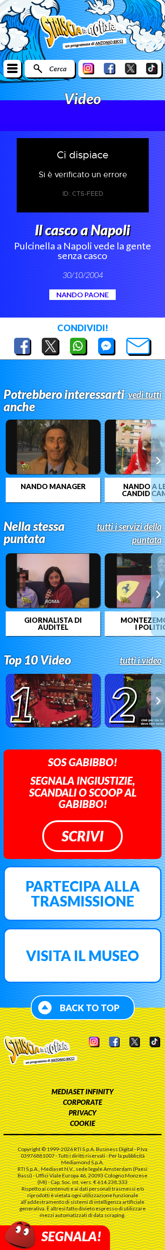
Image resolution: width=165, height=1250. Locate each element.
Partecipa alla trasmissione (83, 893)
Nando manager (53, 486)
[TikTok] (152, 68)
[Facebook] (109, 68)
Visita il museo (82, 955)
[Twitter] (130, 68)
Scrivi (82, 835)
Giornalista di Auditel (53, 624)
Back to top (90, 1007)
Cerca (57, 68)
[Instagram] (88, 68)
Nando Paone (82, 294)
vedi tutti (144, 394)
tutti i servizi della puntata (129, 533)
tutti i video (140, 660)
